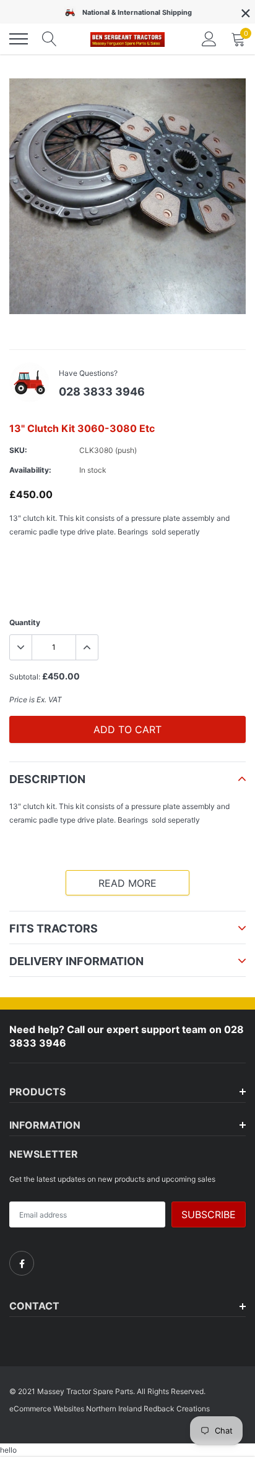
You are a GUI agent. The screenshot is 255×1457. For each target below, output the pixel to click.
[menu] (18, 39)
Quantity (24, 622)
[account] (209, 38)
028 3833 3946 (102, 391)
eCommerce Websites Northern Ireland (75, 1408)
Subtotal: (24, 676)
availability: (30, 470)
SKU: (18, 450)
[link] (21, 1263)
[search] (49, 38)
